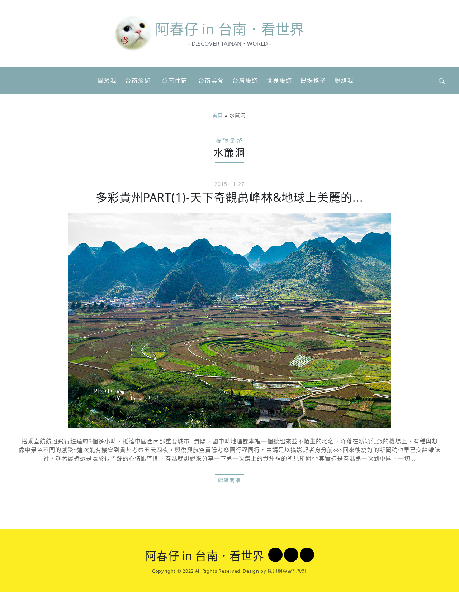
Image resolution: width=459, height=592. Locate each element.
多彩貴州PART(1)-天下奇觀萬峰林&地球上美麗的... (229, 197)
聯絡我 (344, 81)
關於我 (107, 81)
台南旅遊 (138, 81)
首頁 (217, 115)
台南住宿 (175, 81)
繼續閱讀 (229, 480)
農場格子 (313, 81)
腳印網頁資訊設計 (287, 571)
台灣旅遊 (245, 81)
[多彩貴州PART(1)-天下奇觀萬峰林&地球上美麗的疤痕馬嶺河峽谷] (229, 320)
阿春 (229, 29)
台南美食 (211, 81)
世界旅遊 (279, 81)
